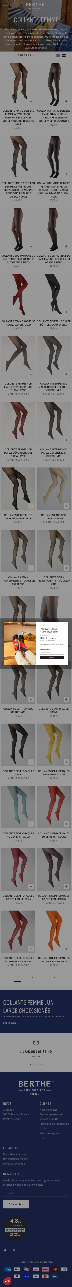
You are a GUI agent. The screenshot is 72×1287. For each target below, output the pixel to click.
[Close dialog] (66, 624)
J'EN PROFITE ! (52, 657)
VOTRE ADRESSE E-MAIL (45, 649)
